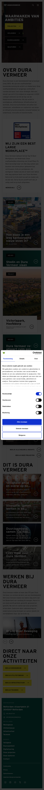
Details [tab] (22, 359)
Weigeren (22, 435)
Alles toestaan (22, 422)
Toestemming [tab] (8, 359)
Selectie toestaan (22, 428)
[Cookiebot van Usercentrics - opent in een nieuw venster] (33, 353)
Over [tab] (36, 359)
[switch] (39, 400)
